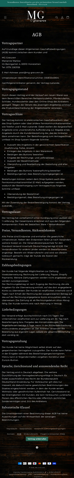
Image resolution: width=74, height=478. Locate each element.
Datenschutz (26, 429)
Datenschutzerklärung (17, 474)
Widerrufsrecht (31, 434)
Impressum (12, 429)
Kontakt (11, 434)
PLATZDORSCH (38, 472)
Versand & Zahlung (41, 474)
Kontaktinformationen (59, 474)
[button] (5, 17)
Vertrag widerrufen (37, 439)
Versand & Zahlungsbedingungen (50, 429)
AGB (19, 434)
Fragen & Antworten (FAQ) (52, 434)
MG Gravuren (40, 467)
